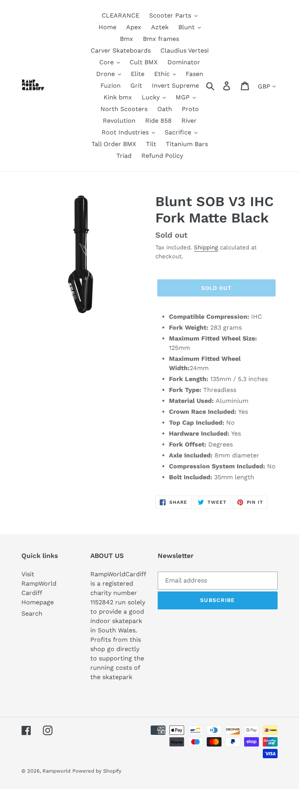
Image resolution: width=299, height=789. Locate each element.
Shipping (206, 247)
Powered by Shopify (96, 771)
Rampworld (56, 771)
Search (31, 613)
